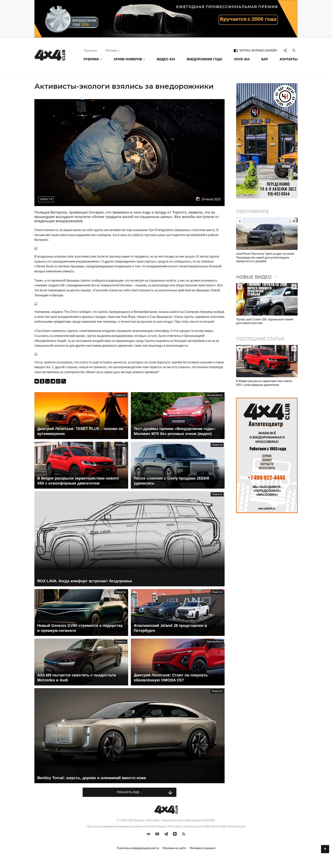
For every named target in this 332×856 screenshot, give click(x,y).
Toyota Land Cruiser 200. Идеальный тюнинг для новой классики (264, 321)
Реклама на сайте (174, 848)
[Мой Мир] (47, 381)
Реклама (111, 50)
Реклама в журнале (202, 848)
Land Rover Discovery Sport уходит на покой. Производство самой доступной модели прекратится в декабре (265, 257)
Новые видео (257, 277)
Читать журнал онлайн (255, 50)
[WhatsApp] (58, 381)
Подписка (90, 50)
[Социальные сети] (285, 50)
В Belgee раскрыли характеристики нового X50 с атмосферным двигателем (264, 382)
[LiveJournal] (63, 381)
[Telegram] (53, 381)
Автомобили (214, 395)
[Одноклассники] (42, 381)
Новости (46, 199)
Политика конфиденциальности (138, 848)
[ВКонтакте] (36, 381)
